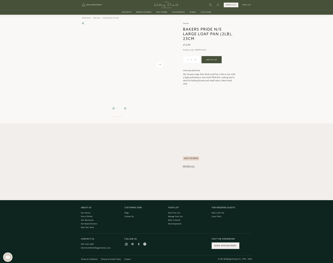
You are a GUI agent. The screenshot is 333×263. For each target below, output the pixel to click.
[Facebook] (139, 244)
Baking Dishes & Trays (111, 18)
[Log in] (218, 5)
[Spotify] (144, 244)
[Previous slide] (86, 64)
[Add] (195, 60)
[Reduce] (188, 60)
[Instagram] (126, 244)
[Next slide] (159, 64)
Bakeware (97, 18)
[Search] (210, 5)
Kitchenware (86, 18)
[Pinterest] (132, 244)
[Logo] (166, 5)
